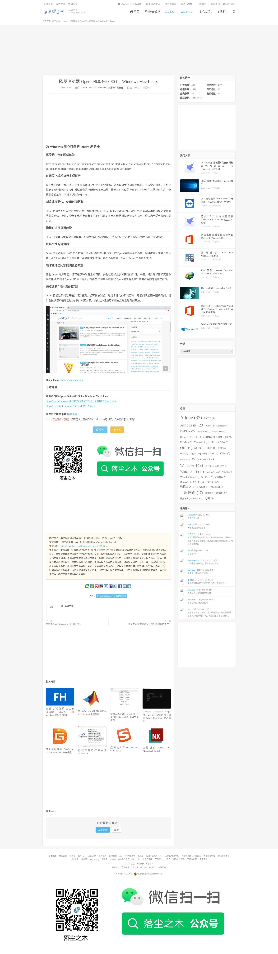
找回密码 (72, 4)
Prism (184, 454)
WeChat (185, 460)
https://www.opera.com (71, 380)
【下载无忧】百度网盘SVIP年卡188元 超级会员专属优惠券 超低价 (102, 419)
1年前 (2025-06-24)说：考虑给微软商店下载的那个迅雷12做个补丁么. (207, 581)
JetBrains (212, 436)
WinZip (227, 472)
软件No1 (81, 856)
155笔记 (166, 859)
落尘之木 (53, 11)
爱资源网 (113, 856)
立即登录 (102, 830)
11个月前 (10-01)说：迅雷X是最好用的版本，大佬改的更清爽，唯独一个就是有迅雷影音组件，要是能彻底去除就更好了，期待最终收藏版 (210, 539)
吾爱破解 (92, 856)
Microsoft (201, 442)
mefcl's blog (94, 859)
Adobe (191, 417)
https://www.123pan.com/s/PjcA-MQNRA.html (70, 406)
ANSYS (209, 418)
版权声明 (116, 867)
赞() (101, 429)
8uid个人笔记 (123, 859)
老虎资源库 (147, 859)
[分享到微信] (87, 586)
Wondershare (189, 477)
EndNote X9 (203, 431)
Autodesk (192, 425)
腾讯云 (209, 493)
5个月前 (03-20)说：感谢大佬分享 (200, 516)
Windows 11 (192, 472)
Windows (186, 11)
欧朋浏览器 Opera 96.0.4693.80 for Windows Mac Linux (108, 81)
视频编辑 (185, 498)
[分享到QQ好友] (101, 586)
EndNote (187, 431)
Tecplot (202, 454)
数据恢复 (187, 486)
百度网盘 (191, 493)
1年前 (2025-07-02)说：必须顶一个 (199, 552)
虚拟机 (221, 493)
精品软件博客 (179, 859)
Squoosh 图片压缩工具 (169, 856)
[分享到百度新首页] (111, 586)
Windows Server (213, 472)
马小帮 (141, 856)
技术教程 (204, 11)
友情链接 (153, 867)
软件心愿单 (186, 4)
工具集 (158, 859)
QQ (192, 454)
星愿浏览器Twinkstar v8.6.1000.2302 (63, 624)
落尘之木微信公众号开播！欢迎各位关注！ (149, 624)
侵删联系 (125, 867)
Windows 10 (193, 466)
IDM (198, 437)
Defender (222, 425)
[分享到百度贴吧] (106, 586)
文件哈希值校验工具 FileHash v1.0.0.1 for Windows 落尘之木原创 (60, 711)
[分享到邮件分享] (125, 586)
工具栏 (221, 11)
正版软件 (202, 487)
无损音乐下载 (223, 856)
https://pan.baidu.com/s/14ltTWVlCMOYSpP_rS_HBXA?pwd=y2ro (81, 401)
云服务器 (220, 477)
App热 (113, 859)
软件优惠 (198, 499)
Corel (210, 425)
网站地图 (162, 867)
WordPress (207, 477)
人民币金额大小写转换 (191, 856)
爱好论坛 (102, 856)
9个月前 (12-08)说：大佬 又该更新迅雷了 (200, 526)
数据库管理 (212, 482)
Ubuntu (213, 454)
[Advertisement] (139, 49)
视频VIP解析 (152, 11)
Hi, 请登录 (47, 4)
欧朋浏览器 (121, 596)
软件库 (84, 859)
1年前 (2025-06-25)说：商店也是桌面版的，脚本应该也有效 (203, 562)
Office (188, 448)
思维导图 (197, 482)
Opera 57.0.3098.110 (105, 596)
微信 (184, 482)
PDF (222, 448)
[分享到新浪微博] (97, 586)
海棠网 (104, 859)
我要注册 (60, 4)
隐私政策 (134, 867)
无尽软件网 (192, 859)
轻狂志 (72, 856)
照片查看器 (216, 487)
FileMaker (186, 437)
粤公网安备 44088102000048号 (149, 874)
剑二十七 (136, 859)
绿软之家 (75, 859)
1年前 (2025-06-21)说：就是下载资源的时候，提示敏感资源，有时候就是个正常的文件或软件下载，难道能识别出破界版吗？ (210, 612)
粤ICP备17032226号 (124, 874)
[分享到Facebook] (120, 586)
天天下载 (203, 859)
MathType (186, 442)
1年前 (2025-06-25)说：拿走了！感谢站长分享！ (201, 572)
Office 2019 (208, 448)
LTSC (228, 437)
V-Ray (225, 453)
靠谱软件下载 (209, 856)
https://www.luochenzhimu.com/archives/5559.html (83, 546)
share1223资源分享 (127, 856)
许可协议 (144, 867)
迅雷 (209, 498)
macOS (169, 11)
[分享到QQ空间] (92, 586)
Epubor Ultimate (219, 431)
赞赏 (118, 429)
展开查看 (72, 414)
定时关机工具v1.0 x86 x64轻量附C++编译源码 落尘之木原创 (124, 717)
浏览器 (111, 87)
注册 (116, 830)
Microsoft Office (219, 442)
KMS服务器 (170, 4)
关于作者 (149, 864)
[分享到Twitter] (115, 586)
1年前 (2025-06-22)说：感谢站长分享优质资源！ (201, 601)
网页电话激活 (153, 4)
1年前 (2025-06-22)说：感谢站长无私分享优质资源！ (201, 591)
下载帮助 (201, 4)
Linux (65, 21)
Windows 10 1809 (217, 466)
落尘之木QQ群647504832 (223, 4)
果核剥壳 (63, 856)
